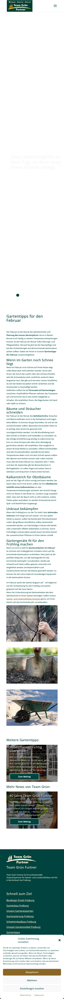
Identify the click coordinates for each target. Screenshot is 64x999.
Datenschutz (25, 995)
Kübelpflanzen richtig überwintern (26, 749)
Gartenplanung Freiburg (20, 916)
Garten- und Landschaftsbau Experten (23, 599)
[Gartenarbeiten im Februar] (32, 683)
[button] (59, 940)
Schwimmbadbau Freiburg (21, 921)
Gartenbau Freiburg (17, 905)
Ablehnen (32, 980)
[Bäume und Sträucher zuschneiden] (32, 641)
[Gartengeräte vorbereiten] (32, 725)
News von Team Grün (32, 786)
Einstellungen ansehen (32, 988)
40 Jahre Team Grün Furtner (31, 795)
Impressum (39, 995)
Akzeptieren (32, 972)
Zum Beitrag (24, 776)
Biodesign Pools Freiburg (20, 900)
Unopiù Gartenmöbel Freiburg (23, 927)
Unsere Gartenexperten (19, 911)
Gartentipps (29, 740)
